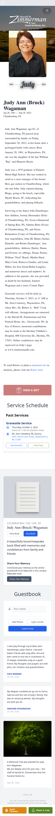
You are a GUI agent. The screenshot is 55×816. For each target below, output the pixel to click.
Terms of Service (35, 803)
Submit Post (27, 628)
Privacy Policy (19, 803)
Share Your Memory (19, 579)
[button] (27, 739)
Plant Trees (38, 445)
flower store (37, 369)
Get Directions (16, 445)
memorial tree (39, 365)
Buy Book (30, 533)
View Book (14, 533)
